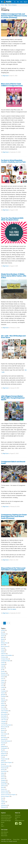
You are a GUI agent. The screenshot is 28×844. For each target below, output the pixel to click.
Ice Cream (3, 708)
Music (2, 732)
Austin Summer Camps (6, 817)
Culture (2, 667)
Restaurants (4, 767)
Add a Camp (4, 833)
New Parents (4, 737)
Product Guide (4, 758)
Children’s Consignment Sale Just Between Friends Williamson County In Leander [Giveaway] (14, 15)
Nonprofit (3, 739)
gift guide (3, 694)
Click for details (12, 609)
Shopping (3, 780)
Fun (2, 689)
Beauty (2, 639)
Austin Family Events (6, 818)
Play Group (3, 751)
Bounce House (4, 646)
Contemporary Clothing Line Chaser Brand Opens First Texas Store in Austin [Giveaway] (14, 516)
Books (2, 644)
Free (2, 685)
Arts (2, 632)
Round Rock (4, 771)
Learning (3, 723)
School (2, 776)
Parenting (3, 742)
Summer (3, 789)
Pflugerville (3, 746)
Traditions (3, 801)
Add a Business (4, 832)
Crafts (2, 666)
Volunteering (4, 805)
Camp (2, 648)
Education (3, 673)
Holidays (3, 705)
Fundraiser (3, 691)
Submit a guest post (19, 820)
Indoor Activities (4, 710)
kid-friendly (3, 712)
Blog (16, 818)
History (2, 703)
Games (2, 692)
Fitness (2, 682)
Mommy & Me (4, 726)
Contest (3, 662)
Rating (2, 760)
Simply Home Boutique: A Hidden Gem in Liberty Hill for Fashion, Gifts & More (13, 275)
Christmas (3, 657)
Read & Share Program (6, 762)
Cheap (2, 651)
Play (2, 750)
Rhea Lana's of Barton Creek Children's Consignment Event (12, 84)
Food (2, 683)
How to (2, 707)
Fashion (3, 680)
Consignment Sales (5, 660)
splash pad (3, 785)
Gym (2, 698)
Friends (3, 687)
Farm (2, 678)
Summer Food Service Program (8, 794)
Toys (2, 800)
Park (2, 744)
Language (3, 721)
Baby (2, 637)
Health (2, 701)
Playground (3, 753)
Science (3, 778)
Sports (2, 787)
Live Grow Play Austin (6, 725)
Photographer (4, 748)
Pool (2, 757)
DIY (2, 669)
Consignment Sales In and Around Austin (13, 462)
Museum (3, 730)
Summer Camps (4, 792)
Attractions (3, 633)
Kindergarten (4, 717)
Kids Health (3, 716)
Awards (2, 635)
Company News (4, 658)
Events (2, 676)
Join (21, 1)
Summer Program (5, 796)
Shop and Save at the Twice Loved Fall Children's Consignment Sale (13, 569)
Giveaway (3, 696)
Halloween (3, 700)
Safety (2, 773)
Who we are (18, 815)
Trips (2, 803)
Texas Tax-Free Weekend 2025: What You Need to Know (12, 219)
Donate (2, 671)
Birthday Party (4, 642)
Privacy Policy (16, 839)
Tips (2, 798)
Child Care (3, 653)
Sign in (25, 1)
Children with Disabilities (6, 655)
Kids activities (4, 714)
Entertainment (4, 675)
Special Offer (4, 783)
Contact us (17, 817)
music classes (4, 733)
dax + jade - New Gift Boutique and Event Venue (13, 336)
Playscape (3, 755)
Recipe (2, 764)
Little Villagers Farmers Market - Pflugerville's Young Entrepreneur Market (13, 397)
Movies (2, 728)
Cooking (3, 664)
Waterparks (3, 807)
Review (2, 769)
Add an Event (4, 835)
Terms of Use (24, 839)
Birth (2, 641)
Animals (3, 630)
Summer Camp (4, 791)
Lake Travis (3, 719)
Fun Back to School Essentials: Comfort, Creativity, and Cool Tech (13, 161)
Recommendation (5, 766)
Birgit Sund (5, 75)
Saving (2, 775)
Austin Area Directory (6, 815)
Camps (2, 650)
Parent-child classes (5, 741)
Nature (2, 735)
